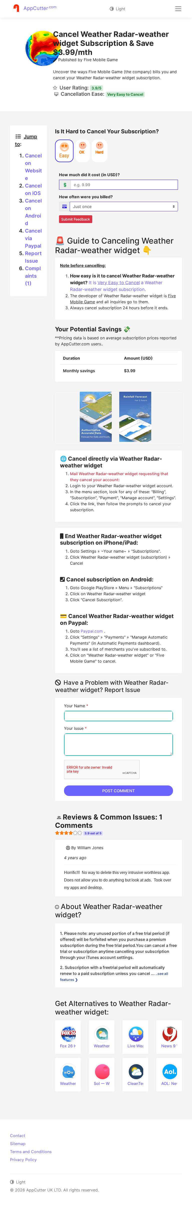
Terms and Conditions (31, 1151)
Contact (17, 1135)
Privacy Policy (23, 1159)
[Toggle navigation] (178, 9)
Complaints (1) (33, 275)
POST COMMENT (118, 790)
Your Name (76, 705)
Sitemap (18, 1143)
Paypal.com (92, 631)
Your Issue (75, 728)
